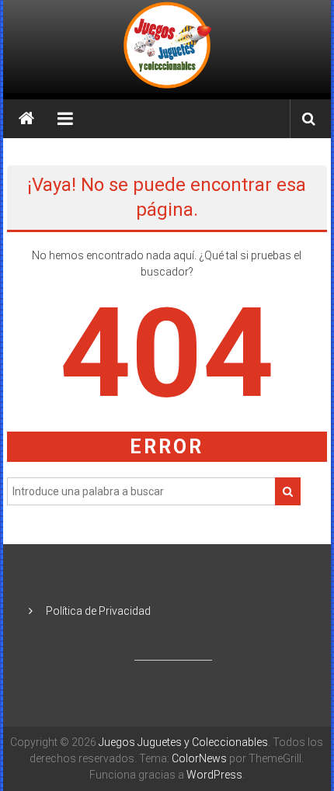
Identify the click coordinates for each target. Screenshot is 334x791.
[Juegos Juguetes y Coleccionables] (166, 46)
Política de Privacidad (98, 611)
